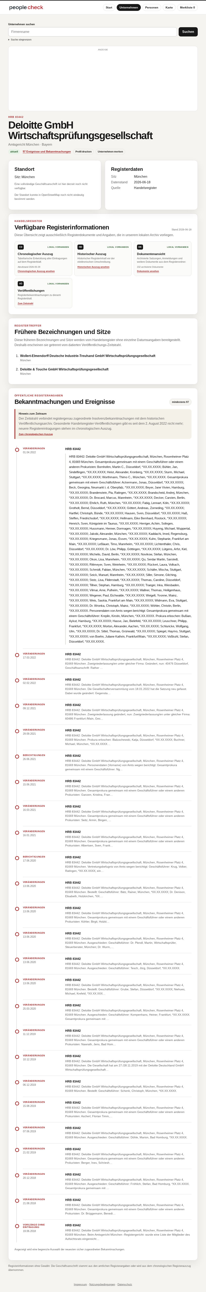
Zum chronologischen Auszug (36, 434)
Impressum (80, 1284)
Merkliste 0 (187, 7)
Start (109, 7)
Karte (169, 7)
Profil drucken (83, 151)
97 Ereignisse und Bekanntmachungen (47, 151)
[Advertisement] (103, 80)
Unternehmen (128, 7)
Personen (151, 7)
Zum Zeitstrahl (25, 303)
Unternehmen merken (110, 151)
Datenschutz (124, 1284)
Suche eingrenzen (21, 39)
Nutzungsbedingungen (102, 1284)
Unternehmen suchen (21, 24)
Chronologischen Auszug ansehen (36, 271)
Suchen (188, 31)
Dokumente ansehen (148, 271)
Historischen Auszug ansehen (93, 267)
